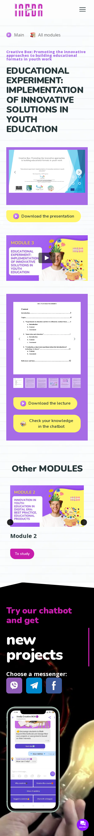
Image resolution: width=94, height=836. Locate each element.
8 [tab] (60, 177)
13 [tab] (21, 183)
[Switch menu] (82, 9)
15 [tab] (34, 183)
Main (19, 35)
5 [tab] (40, 177)
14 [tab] (27, 183)
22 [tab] (80, 183)
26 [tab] (47, 190)
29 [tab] (66, 190)
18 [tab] (53, 183)
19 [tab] (60, 183)
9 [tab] (66, 177)
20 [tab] (66, 183)
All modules (49, 35)
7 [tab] (53, 177)
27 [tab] (53, 190)
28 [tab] (60, 190)
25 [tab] (40, 190)
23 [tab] (27, 190)
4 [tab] (34, 177)
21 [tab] (73, 183)
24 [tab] (34, 190)
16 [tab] (40, 183)
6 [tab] (47, 177)
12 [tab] (14, 183)
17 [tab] (47, 183)
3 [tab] (27, 177)
